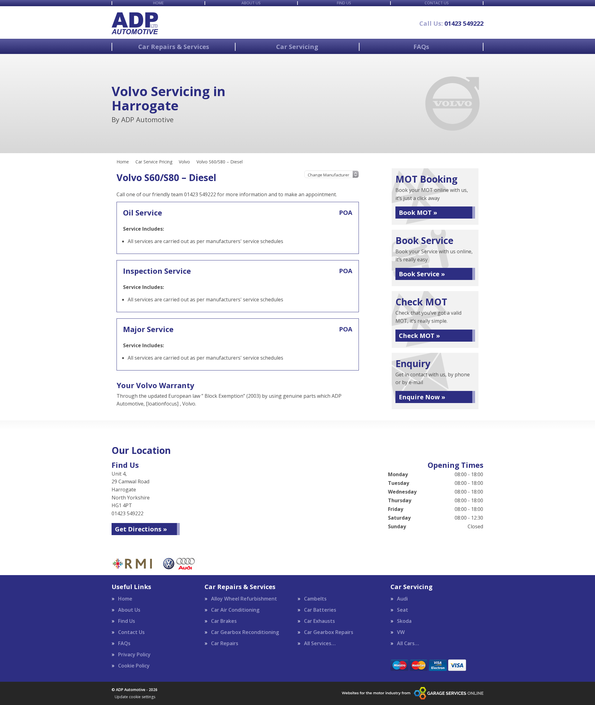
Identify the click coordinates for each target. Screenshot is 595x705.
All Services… (320, 643)
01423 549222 (451, 23)
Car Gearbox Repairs (328, 632)
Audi (402, 598)
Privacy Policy (134, 654)
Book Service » (422, 274)
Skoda (404, 621)
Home (158, 3)
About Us (251, 3)
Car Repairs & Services (173, 47)
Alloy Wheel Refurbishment (244, 598)
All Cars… (408, 643)
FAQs (421, 47)
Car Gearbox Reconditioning (245, 632)
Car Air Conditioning (235, 609)
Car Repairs (224, 643)
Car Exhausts (319, 621)
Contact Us (437, 3)
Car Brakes (224, 621)
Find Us (344, 3)
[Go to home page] (135, 23)
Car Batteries (320, 609)
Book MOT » (418, 212)
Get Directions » (141, 529)
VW (401, 632)
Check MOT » (419, 335)
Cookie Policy (134, 665)
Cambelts (315, 598)
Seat (402, 609)
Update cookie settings (135, 696)
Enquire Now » (422, 397)
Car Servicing (297, 47)
